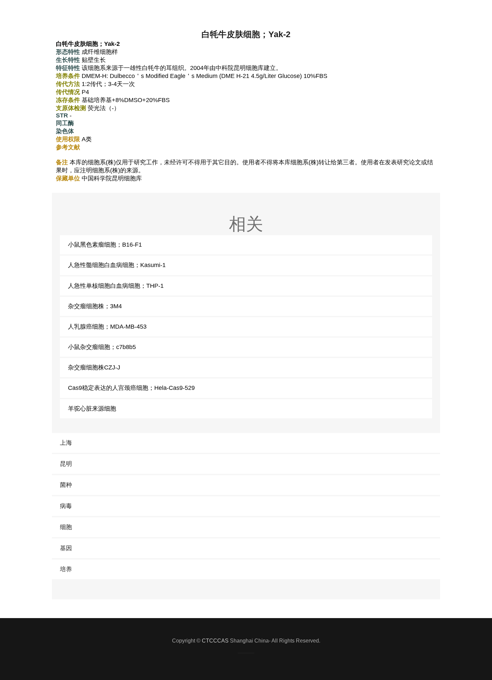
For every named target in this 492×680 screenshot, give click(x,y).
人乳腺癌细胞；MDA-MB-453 (107, 326)
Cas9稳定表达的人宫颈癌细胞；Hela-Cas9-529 (131, 388)
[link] (246, 443)
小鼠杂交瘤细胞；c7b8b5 (102, 347)
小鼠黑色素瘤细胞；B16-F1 (105, 244)
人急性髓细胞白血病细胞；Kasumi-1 (117, 265)
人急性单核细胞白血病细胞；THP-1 (116, 285)
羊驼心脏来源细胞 (92, 408)
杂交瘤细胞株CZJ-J (94, 367)
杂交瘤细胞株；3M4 (95, 306)
